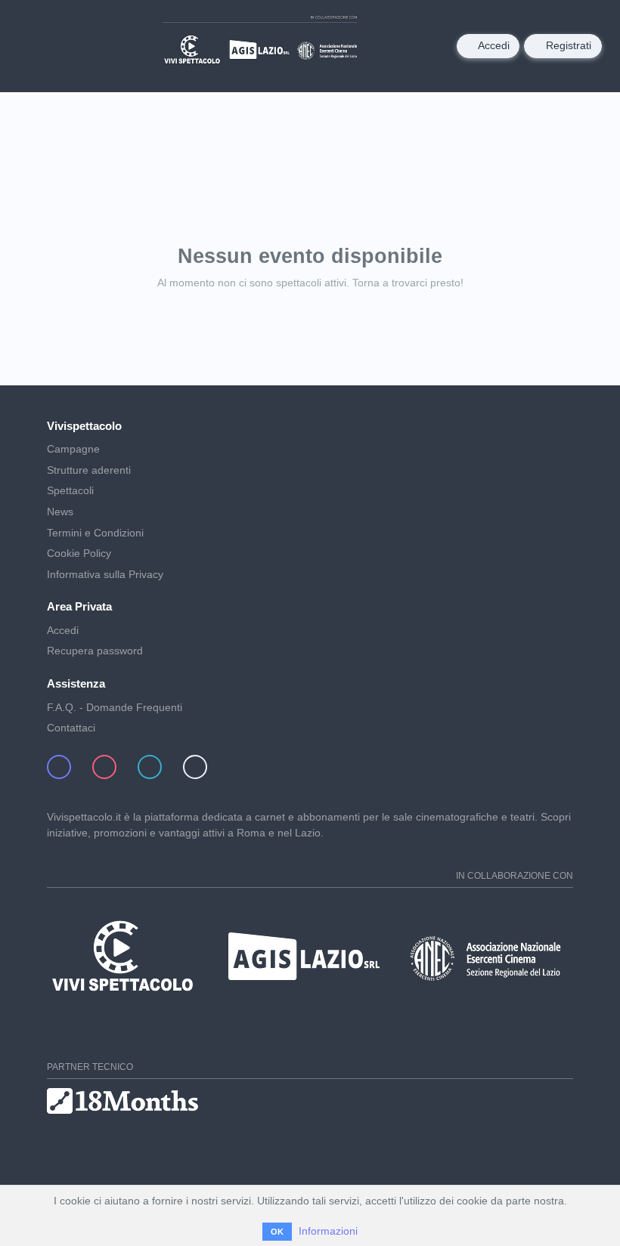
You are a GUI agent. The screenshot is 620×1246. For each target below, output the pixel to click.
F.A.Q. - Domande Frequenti (114, 707)
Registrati (567, 45)
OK (277, 1231)
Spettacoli (70, 490)
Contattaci (71, 728)
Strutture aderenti (89, 470)
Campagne (73, 449)
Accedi (493, 45)
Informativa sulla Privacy (105, 574)
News (60, 512)
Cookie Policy (79, 553)
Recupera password (95, 651)
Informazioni (328, 1231)
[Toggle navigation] (36, 45)
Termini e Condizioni (95, 533)
